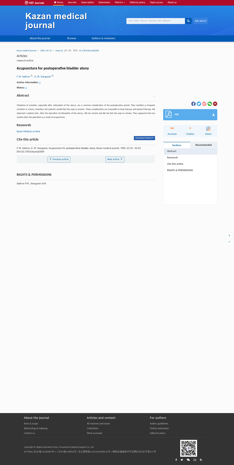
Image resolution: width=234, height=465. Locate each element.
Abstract (171, 151)
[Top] (229, 236)
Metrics (119, 2)
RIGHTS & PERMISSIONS (180, 170)
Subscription (87, 2)
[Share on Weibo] (204, 103)
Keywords (172, 157)
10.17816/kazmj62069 (89, 51)
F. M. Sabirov (24, 77)
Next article (113, 159)
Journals (72, 2)
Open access (156, 2)
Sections (176, 145)
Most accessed (94, 433)
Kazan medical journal (26, 51)
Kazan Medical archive (28, 131)
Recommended (203, 145)
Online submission (159, 428)
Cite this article (175, 164)
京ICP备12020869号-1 (45, 452)
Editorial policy (137, 2)
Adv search (200, 21)
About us (172, 2)
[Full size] (229, 242)
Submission (104, 2)
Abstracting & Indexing (35, 428)
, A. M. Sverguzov (42, 77)
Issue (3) (59, 51)
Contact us (29, 433)
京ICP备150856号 (67, 452)
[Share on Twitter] (198, 103)
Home (59, 2)
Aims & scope (31, 423)
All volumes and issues (98, 423)
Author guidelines (159, 423)
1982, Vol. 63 (46, 51)
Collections (92, 428)
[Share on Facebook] (193, 103)
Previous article (60, 159)
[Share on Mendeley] (215, 103)
